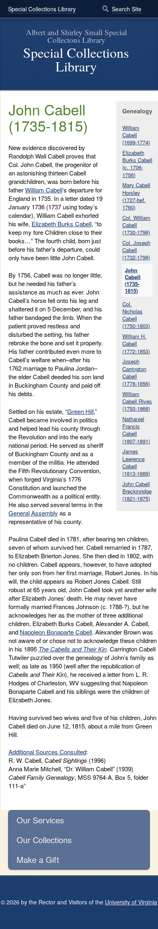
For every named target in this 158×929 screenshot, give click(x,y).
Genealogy (137, 111)
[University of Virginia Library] (8, 86)
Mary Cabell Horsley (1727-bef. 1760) (136, 196)
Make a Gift (38, 859)
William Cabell (43, 190)
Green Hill (80, 411)
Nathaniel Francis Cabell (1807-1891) (136, 430)
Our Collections (44, 839)
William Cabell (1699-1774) (136, 135)
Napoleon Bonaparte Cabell (56, 632)
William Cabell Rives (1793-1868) (137, 401)
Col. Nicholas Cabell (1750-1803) (136, 315)
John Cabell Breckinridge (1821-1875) (137, 491)
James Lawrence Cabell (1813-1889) (136, 462)
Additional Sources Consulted (47, 751)
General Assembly (33, 513)
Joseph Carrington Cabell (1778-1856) (136, 372)
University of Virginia (131, 902)
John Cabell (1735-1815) (133, 280)
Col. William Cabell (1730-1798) (136, 225)
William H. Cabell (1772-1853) (136, 343)
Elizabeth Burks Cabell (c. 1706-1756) (137, 164)
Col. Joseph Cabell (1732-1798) (136, 250)
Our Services (40, 820)
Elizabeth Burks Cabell (62, 223)
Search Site (126, 9)
